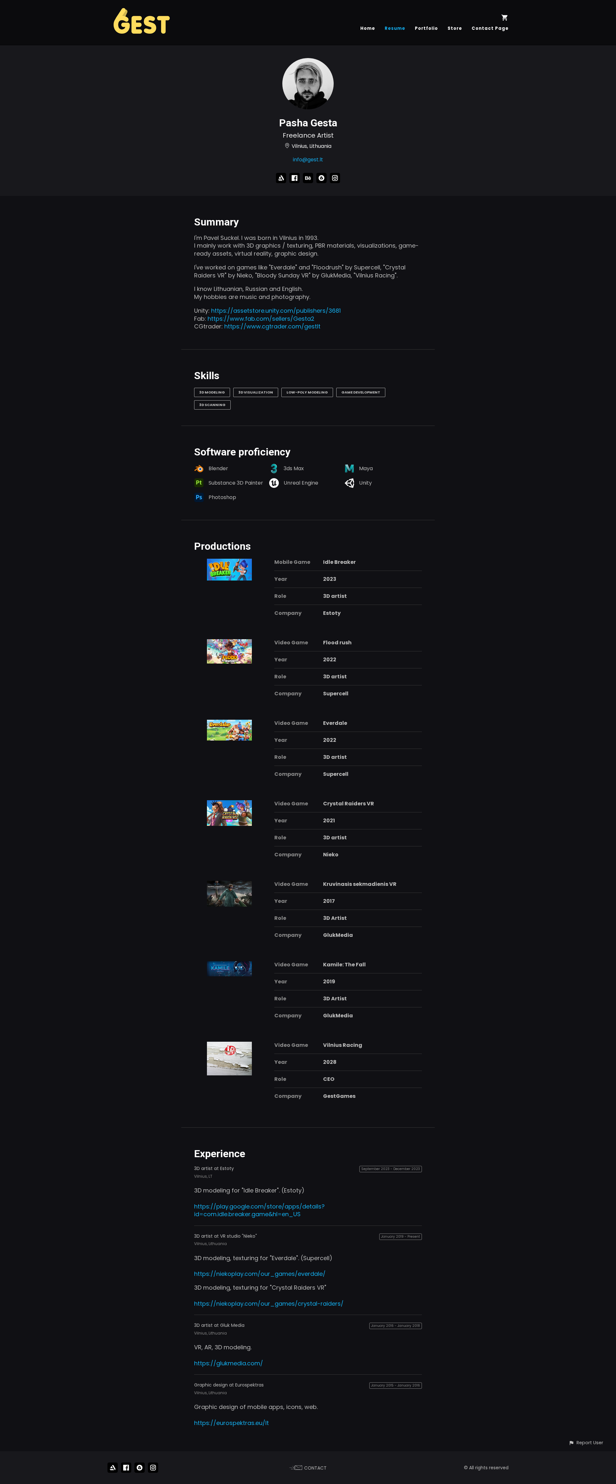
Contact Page (490, 28)
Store (455, 28)
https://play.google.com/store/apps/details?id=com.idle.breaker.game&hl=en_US (259, 1210)
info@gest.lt (308, 159)
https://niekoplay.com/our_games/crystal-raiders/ (269, 1304)
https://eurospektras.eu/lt (231, 1423)
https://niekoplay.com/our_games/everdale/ (260, 1274)
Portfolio (426, 28)
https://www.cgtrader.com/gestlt (272, 326)
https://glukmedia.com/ (228, 1363)
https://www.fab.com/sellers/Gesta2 (261, 319)
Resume (395, 28)
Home (367, 28)
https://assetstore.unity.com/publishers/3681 (276, 311)
